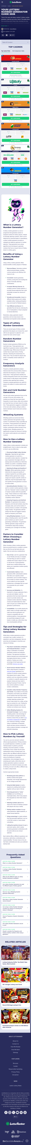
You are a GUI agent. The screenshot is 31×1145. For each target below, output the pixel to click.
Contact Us (15, 1055)
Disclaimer (15, 1086)
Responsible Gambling (15, 1080)
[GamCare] (21, 1143)
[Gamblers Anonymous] (13, 1143)
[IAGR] (7, 1143)
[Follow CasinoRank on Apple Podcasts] (24, 1123)
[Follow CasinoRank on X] (13, 1123)
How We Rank (15, 1061)
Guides (15, 1077)
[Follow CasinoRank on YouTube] (17, 1123)
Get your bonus (15, 72)
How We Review (15, 1058)
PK (14, 1128)
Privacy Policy (15, 1083)
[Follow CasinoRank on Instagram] (9, 1123)
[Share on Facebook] (6, 35)
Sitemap (15, 1063)
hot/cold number (11, 671)
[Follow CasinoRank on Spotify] (20, 1123)
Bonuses (15, 1074)
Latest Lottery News (15, 1097)
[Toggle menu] (2, 2)
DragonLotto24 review (15, 75)
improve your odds (18, 664)
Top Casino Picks (5, 51)
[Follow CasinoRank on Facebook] (5, 1123)
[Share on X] (2, 35)
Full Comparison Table (18, 51)
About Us (15, 1052)
